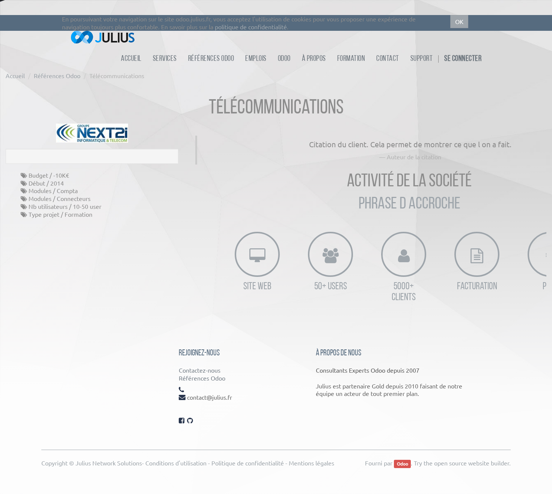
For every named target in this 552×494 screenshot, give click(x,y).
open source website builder (471, 463)
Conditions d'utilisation (176, 463)
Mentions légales (311, 463)
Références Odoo (57, 75)
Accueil (15, 75)
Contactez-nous (199, 370)
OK (459, 21)
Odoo (402, 464)
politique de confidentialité (251, 26)
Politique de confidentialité (247, 463)
